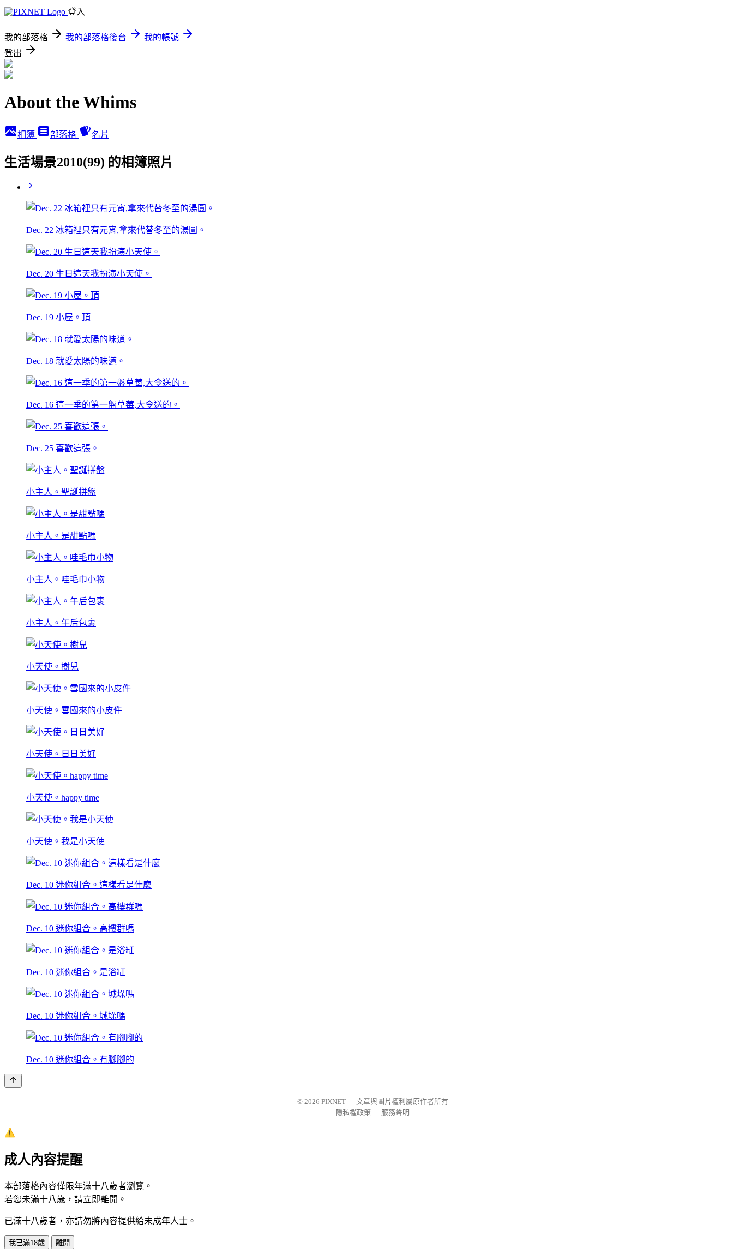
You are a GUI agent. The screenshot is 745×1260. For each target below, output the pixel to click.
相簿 (27, 134)
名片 (100, 134)
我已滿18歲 (27, 1243)
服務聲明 (395, 1112)
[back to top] (13, 1081)
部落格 (64, 134)
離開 (63, 1243)
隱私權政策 (353, 1112)
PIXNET (333, 1101)
